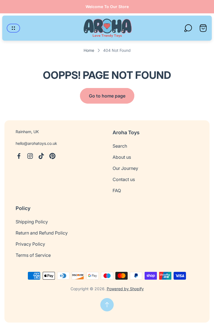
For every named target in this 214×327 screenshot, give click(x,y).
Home (89, 50)
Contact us (124, 179)
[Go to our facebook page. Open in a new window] (19, 156)
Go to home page (107, 96)
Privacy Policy (30, 244)
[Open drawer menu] (13, 28)
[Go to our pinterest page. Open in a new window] (52, 156)
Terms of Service (33, 255)
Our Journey (125, 168)
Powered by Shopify (125, 288)
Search (120, 146)
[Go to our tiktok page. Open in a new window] (41, 156)
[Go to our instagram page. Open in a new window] (30, 156)
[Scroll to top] (107, 304)
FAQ (117, 190)
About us (122, 157)
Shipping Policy (32, 221)
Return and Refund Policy (42, 233)
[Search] (188, 28)
